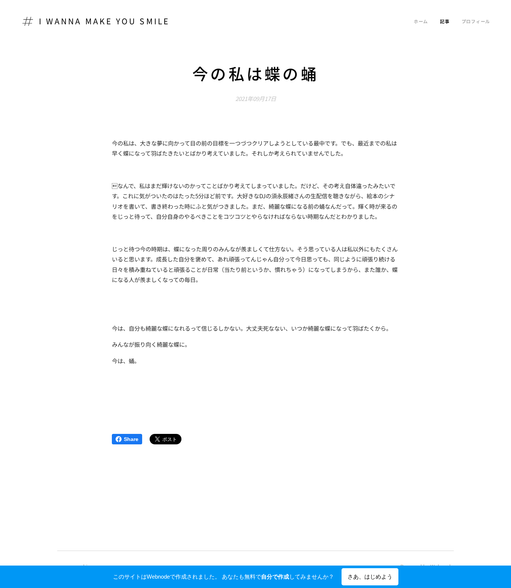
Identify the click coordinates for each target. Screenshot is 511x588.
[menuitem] (423, 21)
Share (131, 439)
